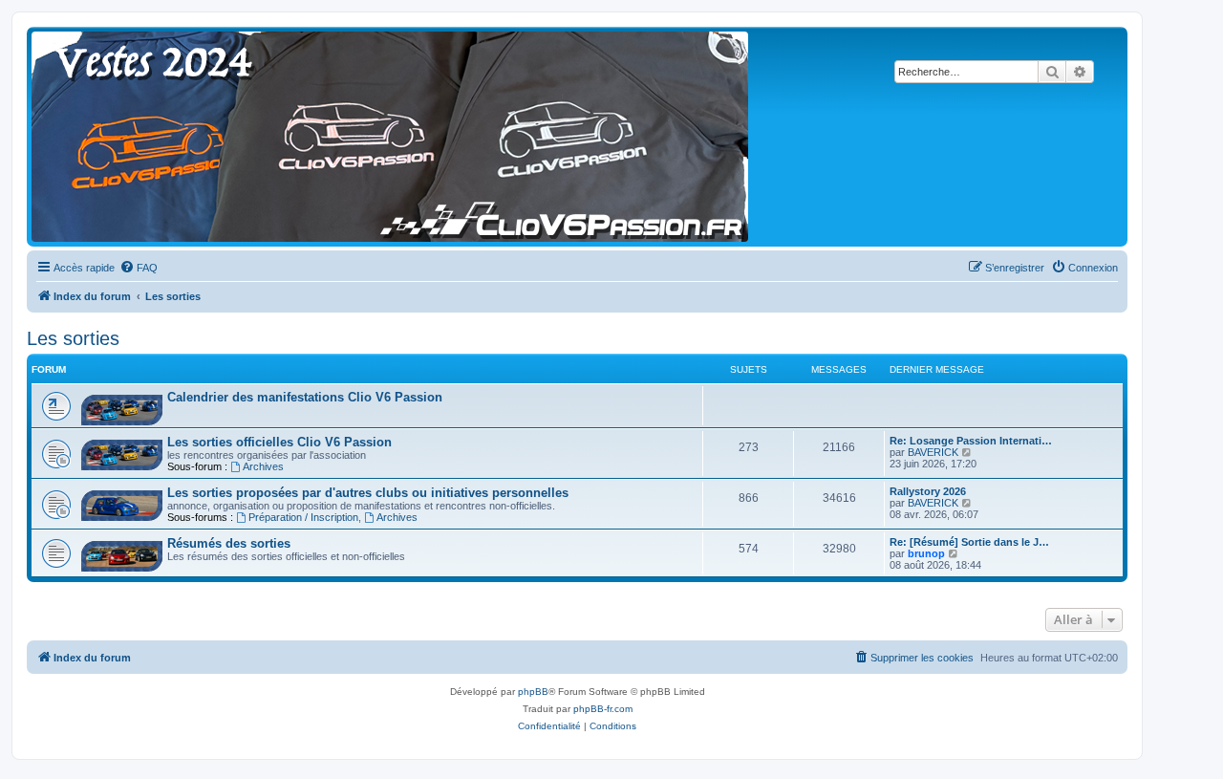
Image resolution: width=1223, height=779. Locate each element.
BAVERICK (933, 452)
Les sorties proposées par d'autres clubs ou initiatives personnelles (368, 493)
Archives (263, 466)
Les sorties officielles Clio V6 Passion (279, 442)
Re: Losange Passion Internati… (971, 440)
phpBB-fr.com (603, 708)
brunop (926, 553)
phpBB (533, 691)
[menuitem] (138, 267)
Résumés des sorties (228, 543)
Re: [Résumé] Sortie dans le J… (969, 542)
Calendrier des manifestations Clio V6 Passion (304, 397)
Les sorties (73, 338)
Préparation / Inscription (303, 517)
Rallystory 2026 (928, 491)
